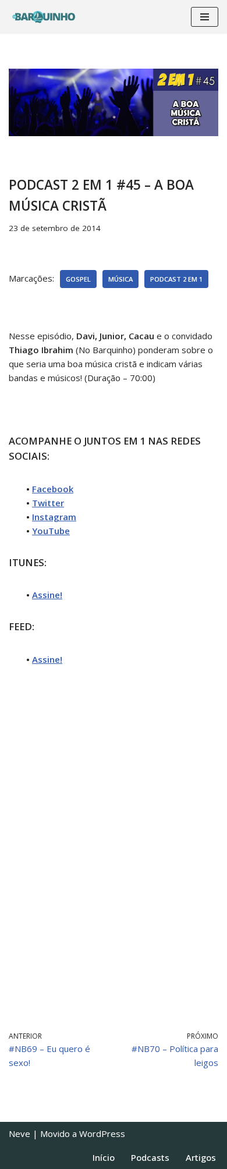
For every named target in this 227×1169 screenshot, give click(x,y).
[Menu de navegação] (204, 17)
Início (104, 1157)
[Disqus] (113, 846)
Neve (19, 1133)
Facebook (52, 489)
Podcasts (150, 1157)
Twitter (48, 503)
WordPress (102, 1133)
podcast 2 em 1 (176, 279)
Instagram (54, 517)
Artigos (201, 1157)
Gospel (78, 279)
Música (120, 279)
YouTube (51, 530)
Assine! (47, 595)
